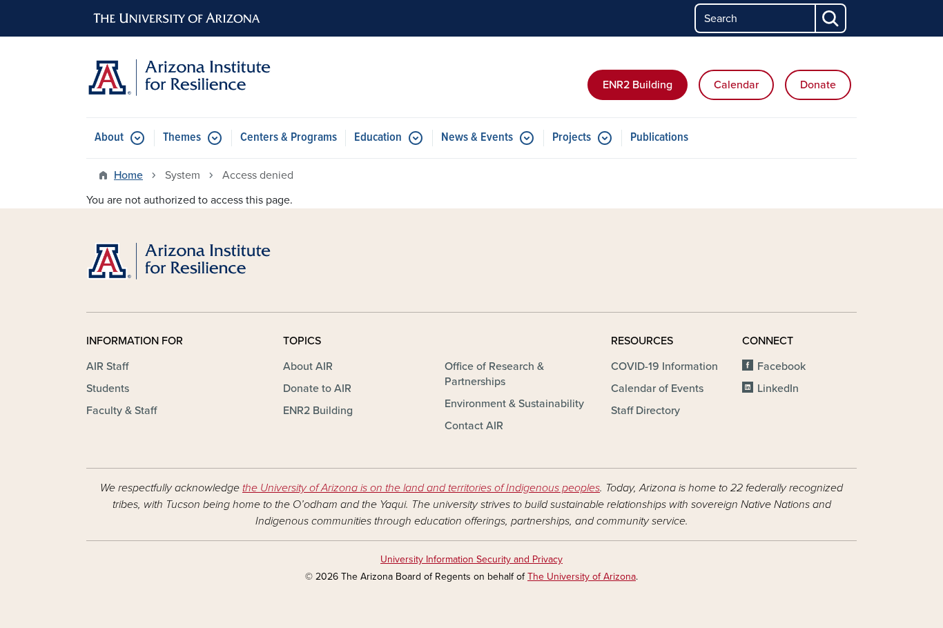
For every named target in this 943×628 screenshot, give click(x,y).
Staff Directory (645, 411)
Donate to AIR (317, 388)
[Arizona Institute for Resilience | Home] (209, 77)
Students (107, 388)
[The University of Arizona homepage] (177, 18)
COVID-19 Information (664, 366)
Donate (818, 85)
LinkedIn (778, 388)
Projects (571, 138)
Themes (182, 138)
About (109, 138)
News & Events (477, 138)
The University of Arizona (581, 576)
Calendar (736, 85)
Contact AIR (474, 426)
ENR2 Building (637, 85)
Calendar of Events (657, 388)
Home (128, 175)
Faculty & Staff (121, 411)
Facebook (781, 366)
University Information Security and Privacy (471, 559)
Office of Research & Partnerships (494, 374)
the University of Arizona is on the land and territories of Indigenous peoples (421, 488)
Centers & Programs (288, 138)
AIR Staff (107, 366)
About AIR (308, 366)
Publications (659, 138)
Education (378, 138)
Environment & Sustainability (514, 404)
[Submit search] (831, 18)
